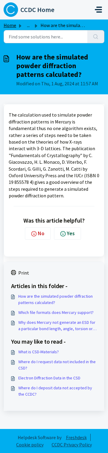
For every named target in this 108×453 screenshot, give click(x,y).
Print (23, 273)
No (41, 233)
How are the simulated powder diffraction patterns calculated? (55, 299)
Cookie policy (30, 445)
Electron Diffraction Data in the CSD (49, 378)
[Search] (95, 36)
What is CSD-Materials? (38, 351)
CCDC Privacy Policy (72, 445)
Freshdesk (76, 437)
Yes (71, 233)
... (28, 25)
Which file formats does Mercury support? (56, 312)
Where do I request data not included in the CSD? (57, 365)
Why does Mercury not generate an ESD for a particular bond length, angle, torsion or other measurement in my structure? (56, 326)
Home (10, 25)
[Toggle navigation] (98, 9)
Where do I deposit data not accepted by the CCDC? (55, 391)
